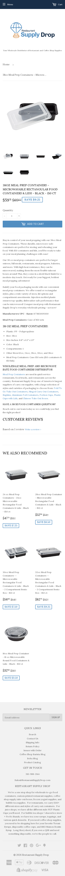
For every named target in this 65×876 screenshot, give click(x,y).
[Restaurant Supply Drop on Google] (38, 846)
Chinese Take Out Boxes (35, 398)
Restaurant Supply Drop (35, 854)
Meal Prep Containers (14, 374)
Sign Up (56, 717)
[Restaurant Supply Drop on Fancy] (44, 846)
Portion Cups (46, 395)
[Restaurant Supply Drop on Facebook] (25, 846)
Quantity (8, 210)
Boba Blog (32, 758)
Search (32, 734)
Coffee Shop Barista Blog (33, 754)
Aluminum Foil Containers (25, 395)
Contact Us (32, 738)
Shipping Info (32, 742)
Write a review (32, 429)
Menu (10, 4)
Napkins (7, 395)
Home (6, 64)
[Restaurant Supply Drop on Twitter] (19, 846)
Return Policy (32, 746)
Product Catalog (32, 762)
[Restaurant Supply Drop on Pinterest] (31, 846)
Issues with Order (32, 750)
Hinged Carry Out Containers (43, 391)
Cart (59, 4)
